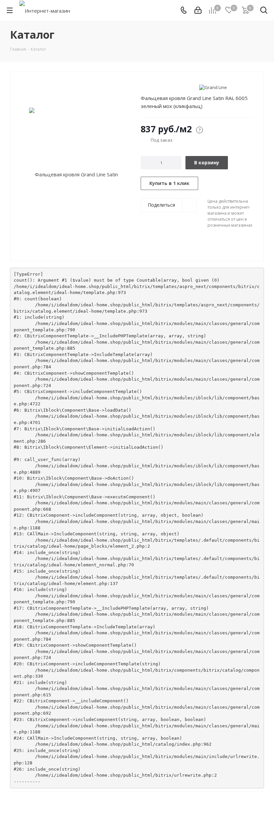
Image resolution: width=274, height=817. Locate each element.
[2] (150, 87)
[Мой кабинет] (197, 10)
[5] (169, 87)
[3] (156, 87)
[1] (144, 87)
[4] (163, 87)
